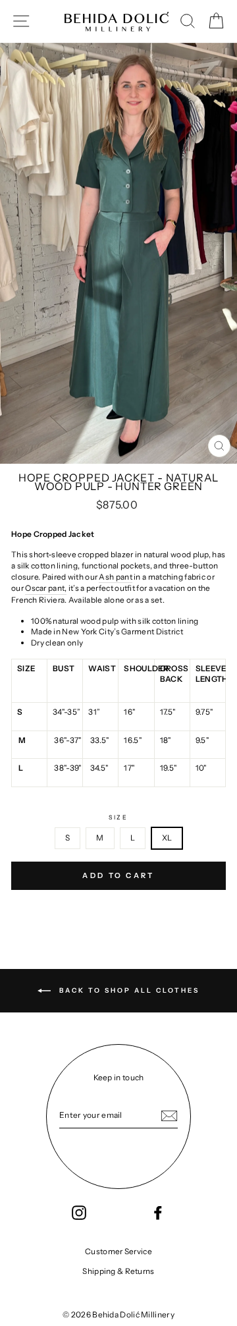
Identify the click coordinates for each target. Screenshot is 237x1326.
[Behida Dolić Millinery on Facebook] (158, 1212)
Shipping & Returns (118, 1271)
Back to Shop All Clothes (127, 990)
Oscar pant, (45, 588)
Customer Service (118, 1251)
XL (167, 838)
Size (118, 817)
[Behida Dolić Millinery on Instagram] (79, 1212)
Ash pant (115, 577)
